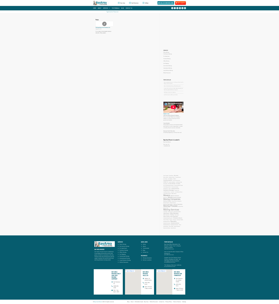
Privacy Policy (169, 301)
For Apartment (166, 56)
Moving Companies (171, 199)
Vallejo (146, 3)
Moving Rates (180, 206)
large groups (176, 126)
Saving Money (165, 226)
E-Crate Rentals (171, 183)
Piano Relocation (174, 216)
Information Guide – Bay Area (141, 301)
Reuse (180, 224)
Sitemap (184, 301)
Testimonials (116, 8)
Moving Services (171, 209)
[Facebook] (172, 8)
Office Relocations (166, 214)
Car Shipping (166, 63)
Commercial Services (176, 180)
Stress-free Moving (166, 228)
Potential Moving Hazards (167, 218)
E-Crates (178, 183)
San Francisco (135, 3)
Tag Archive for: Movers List (112, 11)
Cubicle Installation (172, 182)
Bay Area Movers (167, 142)
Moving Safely (165, 208)
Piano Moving (166, 52)
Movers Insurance (175, 195)
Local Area (172, 191)
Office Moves (166, 213)
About (99, 8)
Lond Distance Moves (178, 191)
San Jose (122, 3)
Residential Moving (166, 224)
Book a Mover (165, 177)
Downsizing (165, 183)
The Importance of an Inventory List (103, 27)
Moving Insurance (173, 202)
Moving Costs (174, 201)
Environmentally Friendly (178, 185)
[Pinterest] (182, 8)
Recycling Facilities (180, 219)
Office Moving (166, 61)
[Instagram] (175, 8)
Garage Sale (165, 188)
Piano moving (166, 216)
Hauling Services (175, 188)
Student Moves (173, 228)
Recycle (170, 219)
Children (174, 178)
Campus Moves (178, 177)
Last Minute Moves (166, 191)
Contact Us (129, 8)
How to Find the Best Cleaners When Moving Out (172, 85)
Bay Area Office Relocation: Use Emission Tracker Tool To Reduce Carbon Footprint (172, 246)
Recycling (174, 219)
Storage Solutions (177, 226)
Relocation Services (166, 223)
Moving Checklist (177, 197)
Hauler (169, 188)
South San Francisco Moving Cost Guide (171, 94)
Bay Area (176, 175)
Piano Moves (177, 214)
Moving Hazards (166, 202)
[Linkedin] (180, 8)
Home (94, 8)
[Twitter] (177, 8)
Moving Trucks (170, 211)
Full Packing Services (167, 186)
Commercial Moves (167, 180)
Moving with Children (177, 211)
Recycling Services (166, 221)
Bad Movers (171, 175)
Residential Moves (175, 223)
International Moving (167, 68)
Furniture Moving (166, 58)
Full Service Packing (174, 186)
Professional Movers (177, 218)
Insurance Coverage (168, 190)
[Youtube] (185, 8)
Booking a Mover (172, 177)
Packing (172, 214)
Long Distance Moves (167, 193)
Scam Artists (171, 226)
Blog (122, 8)
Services (105, 8)
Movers (166, 195)
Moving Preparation (178, 204)
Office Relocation (174, 213)
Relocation (173, 221)
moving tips (165, 211)
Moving (170, 197)
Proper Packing (166, 219)
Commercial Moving (167, 65)
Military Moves (173, 193)
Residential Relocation (174, 224)
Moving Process (170, 206)
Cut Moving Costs (179, 182)
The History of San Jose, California (170, 92)
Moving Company (167, 201)
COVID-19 (165, 182)
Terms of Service (177, 301)
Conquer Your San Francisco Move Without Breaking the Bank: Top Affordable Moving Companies (172, 259)
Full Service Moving (167, 54)
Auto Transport (166, 175)
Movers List (165, 197)
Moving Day (179, 201)
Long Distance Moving (168, 70)
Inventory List (176, 190)
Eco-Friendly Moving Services (168, 185)
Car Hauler (165, 178)
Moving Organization (168, 204)
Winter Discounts (167, 72)
